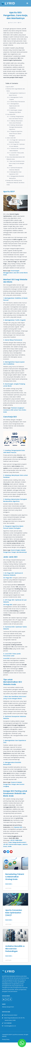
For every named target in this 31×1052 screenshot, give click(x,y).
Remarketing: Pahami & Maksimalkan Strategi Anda (14, 876)
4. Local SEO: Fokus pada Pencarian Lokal (16, 154)
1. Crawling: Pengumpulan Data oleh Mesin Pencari (16, 117)
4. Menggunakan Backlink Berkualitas (16, 177)
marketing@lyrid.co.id (9, 1026)
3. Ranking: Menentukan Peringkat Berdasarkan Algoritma (16, 127)
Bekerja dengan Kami (8, 1007)
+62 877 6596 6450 (16, 840)
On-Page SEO (7, 578)
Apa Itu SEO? (10, 86)
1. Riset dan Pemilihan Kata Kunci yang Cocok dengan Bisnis (16, 163)
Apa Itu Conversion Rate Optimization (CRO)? (13, 912)
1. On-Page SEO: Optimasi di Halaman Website (17, 141)
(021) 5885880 (7, 1023)
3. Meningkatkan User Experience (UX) (15, 173)
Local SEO (6, 658)
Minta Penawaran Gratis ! (10, 1015)
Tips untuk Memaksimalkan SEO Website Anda (16, 158)
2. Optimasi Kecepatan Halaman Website (15, 169)
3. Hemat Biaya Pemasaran (17, 101)
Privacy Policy (5, 1039)
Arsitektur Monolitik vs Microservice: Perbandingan (15, 948)
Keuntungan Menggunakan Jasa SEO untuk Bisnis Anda (15, 273)
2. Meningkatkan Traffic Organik (16, 98)
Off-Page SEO (8, 604)
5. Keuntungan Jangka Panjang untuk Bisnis (15, 111)
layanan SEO (18, 827)
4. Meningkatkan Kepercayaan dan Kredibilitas (14, 106)
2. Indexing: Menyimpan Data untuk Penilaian (16, 122)
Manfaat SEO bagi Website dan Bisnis (16, 90)
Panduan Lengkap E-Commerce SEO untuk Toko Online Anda (14, 410)
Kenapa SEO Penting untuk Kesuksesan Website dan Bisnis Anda (15, 183)
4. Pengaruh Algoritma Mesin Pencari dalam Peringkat (15, 133)
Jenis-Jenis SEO (11, 138)
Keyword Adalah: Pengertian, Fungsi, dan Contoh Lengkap (13, 784)
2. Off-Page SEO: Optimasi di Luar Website (17, 145)
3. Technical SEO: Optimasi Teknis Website (17, 149)
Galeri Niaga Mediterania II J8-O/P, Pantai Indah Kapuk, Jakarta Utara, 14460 (15, 844)
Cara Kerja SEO (11, 114)
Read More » (8, 884)
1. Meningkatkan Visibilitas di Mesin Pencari (17, 94)
